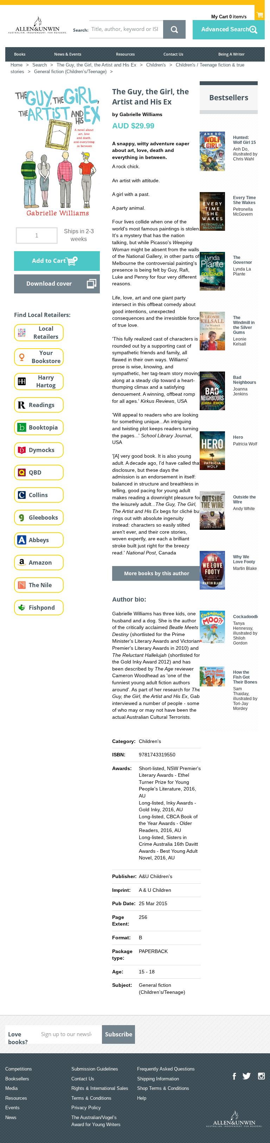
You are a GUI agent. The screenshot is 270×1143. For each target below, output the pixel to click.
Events (12, 1107)
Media (11, 1088)
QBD (35, 472)
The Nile (40, 585)
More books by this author (156, 573)
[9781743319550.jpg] (57, 152)
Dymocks (41, 450)
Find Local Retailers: (42, 315)
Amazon (40, 562)
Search (80, 30)
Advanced (225, 29)
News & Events (67, 54)
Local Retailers (45, 333)
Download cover (49, 283)
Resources (125, 54)
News (11, 1117)
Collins (38, 495)
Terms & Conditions (91, 1098)
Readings (41, 405)
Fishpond (42, 607)
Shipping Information (158, 1078)
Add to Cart (49, 260)
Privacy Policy (86, 1107)
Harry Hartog (46, 381)
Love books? (18, 1037)
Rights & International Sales (99, 1088)
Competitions (18, 1069)
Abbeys (39, 540)
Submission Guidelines (94, 1069)
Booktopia (43, 427)
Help (141, 1098)
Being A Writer (231, 54)
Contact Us (173, 54)
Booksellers (17, 1078)
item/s (228, 16)
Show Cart (260, 12)
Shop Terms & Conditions (163, 1088)
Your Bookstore (46, 357)
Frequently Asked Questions (166, 1069)
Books (19, 54)
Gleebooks (43, 517)
